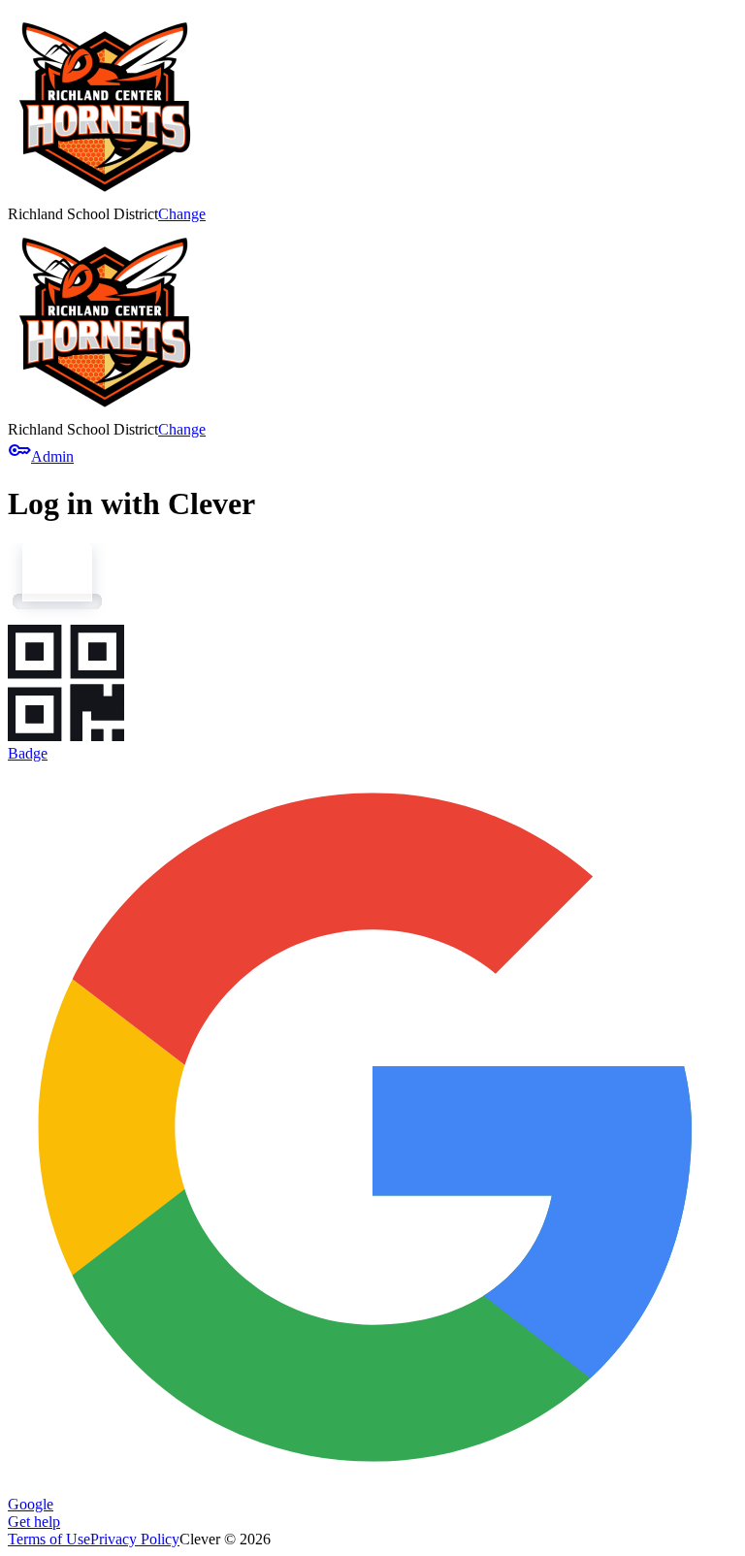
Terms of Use (49, 1539)
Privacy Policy (134, 1539)
